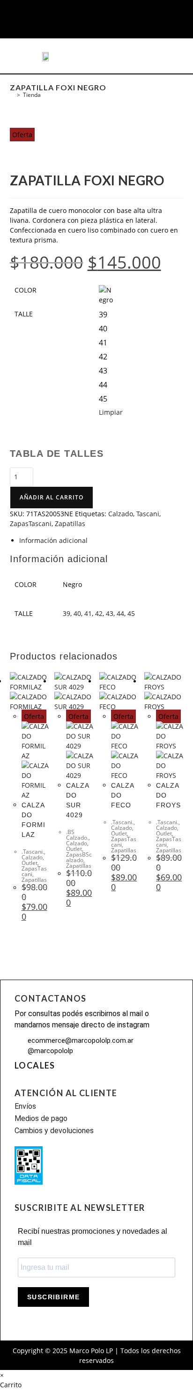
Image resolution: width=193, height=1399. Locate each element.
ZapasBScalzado (79, 857)
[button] (25, 56)
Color (26, 290)
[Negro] (106, 292)
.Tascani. (33, 852)
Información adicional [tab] (53, 540)
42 (99, 613)
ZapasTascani (31, 523)
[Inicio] (12, 95)
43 (109, 613)
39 (66, 613)
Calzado (120, 513)
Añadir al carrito (51, 497)
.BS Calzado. (77, 835)
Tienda (32, 95)
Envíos (25, 1106)
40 (77, 613)
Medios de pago (41, 1118)
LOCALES (35, 1065)
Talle (24, 313)
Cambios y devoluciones (54, 1130)
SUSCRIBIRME (53, 1297)
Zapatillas (70, 523)
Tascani (147, 513)
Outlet (29, 863)
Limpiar (111, 412)
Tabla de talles (57, 453)
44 (120, 613)
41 (88, 613)
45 (131, 613)
